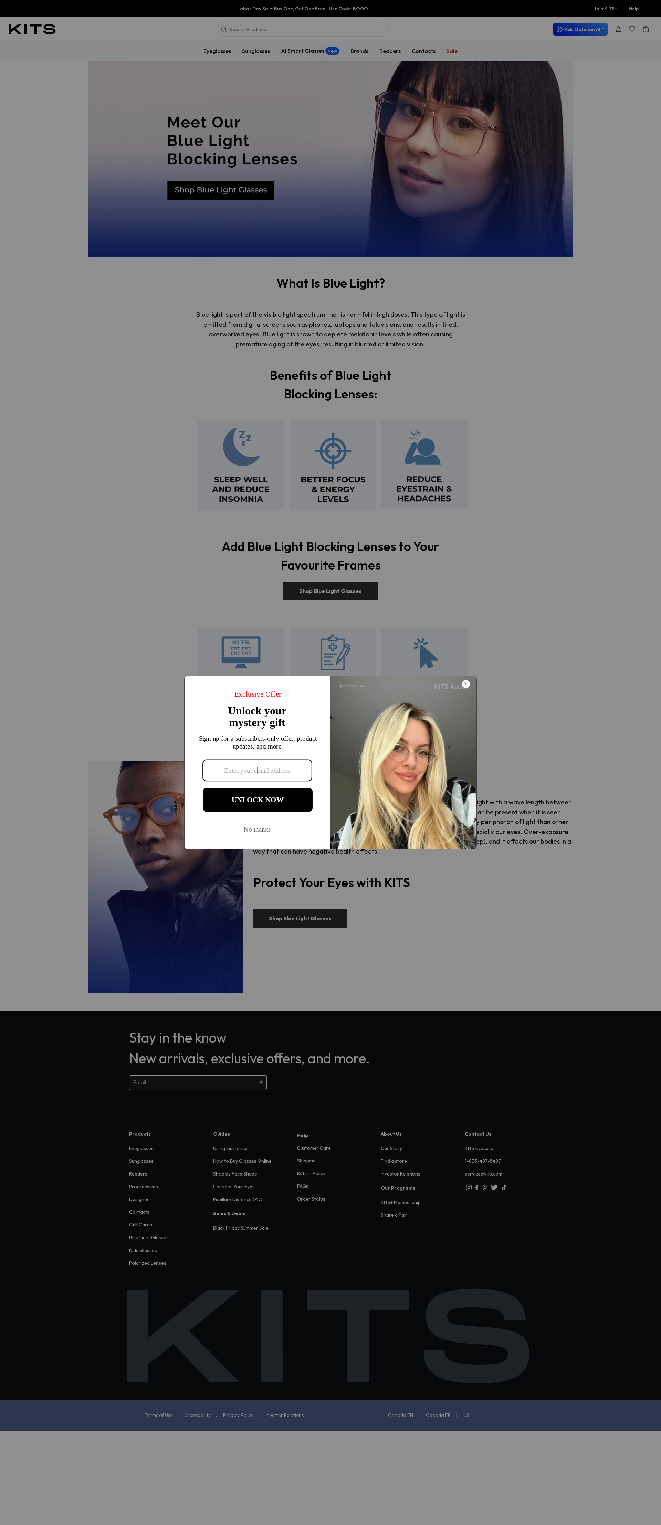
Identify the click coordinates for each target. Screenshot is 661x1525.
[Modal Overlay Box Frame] (330, 762)
